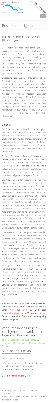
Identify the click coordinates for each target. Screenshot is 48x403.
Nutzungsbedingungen (11, 397)
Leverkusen (22, 343)
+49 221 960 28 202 (24, 309)
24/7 (9, 2)
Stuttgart (6, 346)
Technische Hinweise (10, 400)
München (32, 343)
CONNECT (17, 2)
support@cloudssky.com (13, 313)
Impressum (39, 397)
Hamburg (34, 339)
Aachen (5, 339)
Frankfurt (24, 339)
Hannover (6, 343)
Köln (14, 343)
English (3, 2)
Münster (41, 343)
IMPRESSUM (5, 4)
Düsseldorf (14, 339)
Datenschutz (28, 397)
